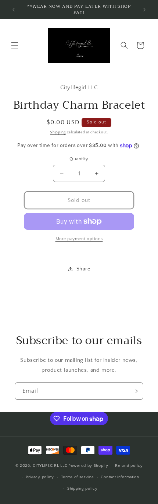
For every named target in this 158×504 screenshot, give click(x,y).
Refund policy (129, 465)
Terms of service (77, 477)
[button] (15, 45)
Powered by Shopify (88, 465)
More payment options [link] (79, 239)
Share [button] (83, 269)
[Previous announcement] (14, 9)
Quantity (78, 158)
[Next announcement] (144, 9)
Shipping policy (82, 488)
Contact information (120, 477)
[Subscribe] (135, 391)
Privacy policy (40, 477)
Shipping (58, 132)
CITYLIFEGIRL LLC (50, 465)
